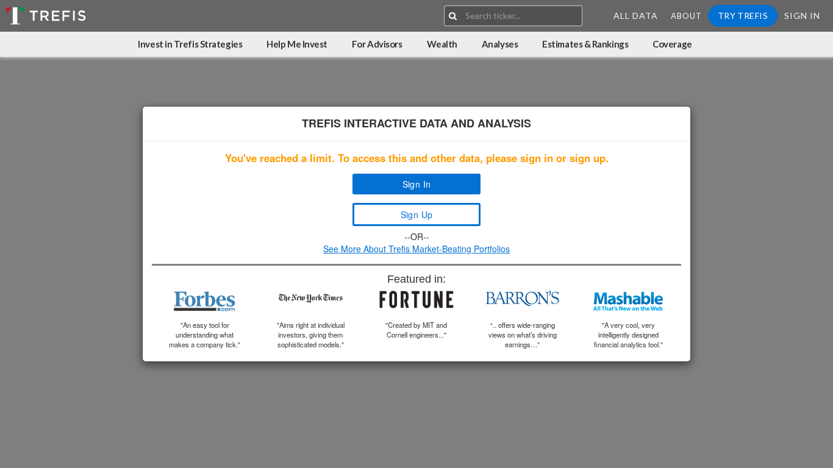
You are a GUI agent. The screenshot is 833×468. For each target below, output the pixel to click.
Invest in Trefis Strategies (190, 43)
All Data (635, 15)
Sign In (802, 15)
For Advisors (377, 43)
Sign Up (417, 214)
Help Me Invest (296, 43)
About (686, 16)
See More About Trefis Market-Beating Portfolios (416, 249)
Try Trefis (743, 15)
